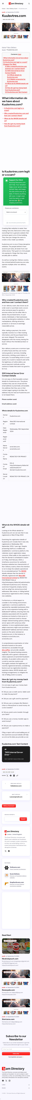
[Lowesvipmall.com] (16, 795)
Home (3, 8)
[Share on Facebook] (10, 775)
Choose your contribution (12, 208)
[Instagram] (9, 1080)
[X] (5, 851)
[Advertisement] (16, 149)
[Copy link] (17, 775)
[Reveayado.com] (16, 977)
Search (23, 819)
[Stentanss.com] (16, 1006)
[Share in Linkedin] (14, 775)
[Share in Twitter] (7, 775)
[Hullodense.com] (16, 784)
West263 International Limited (13, 577)
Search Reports (10, 814)
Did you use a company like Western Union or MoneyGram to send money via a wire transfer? (16, 705)
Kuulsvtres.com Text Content (16, 92)
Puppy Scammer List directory (18, 869)
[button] (3, 4)
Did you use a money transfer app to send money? (15, 720)
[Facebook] (9, 851)
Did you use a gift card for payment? (16, 699)
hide (19, 54)
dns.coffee (6, 650)
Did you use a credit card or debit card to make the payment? (16, 693)
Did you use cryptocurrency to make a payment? (16, 727)
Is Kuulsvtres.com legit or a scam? (15, 62)
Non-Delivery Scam (12, 8)
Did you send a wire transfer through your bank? (15, 713)
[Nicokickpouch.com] (16, 946)
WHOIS (23, 571)
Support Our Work (9, 64)
